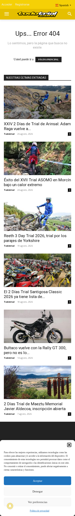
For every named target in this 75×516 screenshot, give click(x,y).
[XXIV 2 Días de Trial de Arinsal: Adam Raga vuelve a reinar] (37, 102)
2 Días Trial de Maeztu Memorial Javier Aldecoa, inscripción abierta (35, 406)
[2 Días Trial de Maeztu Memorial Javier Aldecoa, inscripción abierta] (37, 382)
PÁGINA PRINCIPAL (48, 59)
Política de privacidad (39, 510)
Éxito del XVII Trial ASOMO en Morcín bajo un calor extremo (37, 182)
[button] (69, 445)
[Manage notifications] (10, 506)
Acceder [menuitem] (7, 4)
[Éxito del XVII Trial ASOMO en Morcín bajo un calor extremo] (37, 158)
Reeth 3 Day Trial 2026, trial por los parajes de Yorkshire (35, 238)
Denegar (37, 491)
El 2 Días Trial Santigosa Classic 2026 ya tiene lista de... (33, 294)
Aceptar (37, 480)
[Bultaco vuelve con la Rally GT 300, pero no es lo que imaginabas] (37, 326)
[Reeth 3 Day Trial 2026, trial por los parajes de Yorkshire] (37, 214)
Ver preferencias (37, 502)
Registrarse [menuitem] (22, 4)
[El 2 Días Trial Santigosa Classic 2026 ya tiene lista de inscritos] (37, 270)
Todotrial (9, 133)
